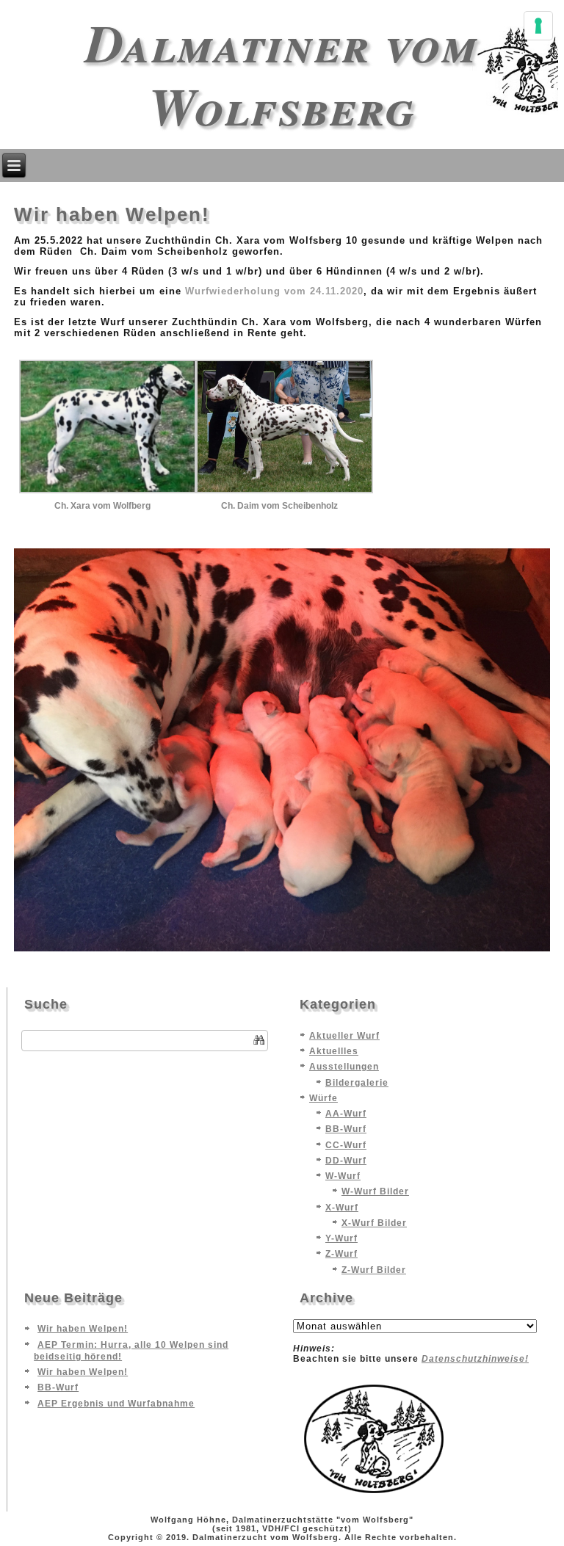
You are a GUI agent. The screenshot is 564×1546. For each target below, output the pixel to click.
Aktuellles (333, 1051)
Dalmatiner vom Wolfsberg (282, 73)
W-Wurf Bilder (375, 1191)
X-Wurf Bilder (374, 1223)
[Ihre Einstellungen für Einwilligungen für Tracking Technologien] (538, 26)
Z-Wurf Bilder (373, 1270)
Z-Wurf (341, 1254)
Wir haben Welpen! (82, 1329)
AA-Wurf (345, 1113)
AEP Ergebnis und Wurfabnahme (116, 1403)
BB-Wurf (345, 1129)
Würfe (323, 1098)
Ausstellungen (344, 1066)
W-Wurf (343, 1176)
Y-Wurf (341, 1238)
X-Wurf (341, 1207)
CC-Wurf (345, 1145)
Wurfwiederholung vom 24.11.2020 (274, 291)
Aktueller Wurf (344, 1036)
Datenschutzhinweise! (475, 1359)
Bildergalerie (356, 1083)
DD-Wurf (345, 1160)
